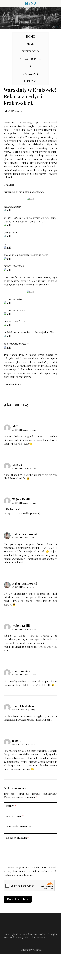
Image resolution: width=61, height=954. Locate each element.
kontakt (30, 81)
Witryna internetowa (18, 826)
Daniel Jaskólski (23, 706)
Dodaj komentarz (17, 837)
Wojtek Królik (46, 332)
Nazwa (11, 805)
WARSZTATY (30, 73)
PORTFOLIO (30, 51)
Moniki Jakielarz (22, 173)
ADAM (30, 44)
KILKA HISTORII (30, 59)
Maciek (17, 464)
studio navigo (21, 671)
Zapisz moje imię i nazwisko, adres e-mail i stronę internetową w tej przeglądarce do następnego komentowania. (30, 871)
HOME (30, 36)
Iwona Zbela (32, 170)
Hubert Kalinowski (24, 534)
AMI (15, 426)
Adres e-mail (15, 816)
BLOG (30, 66)
